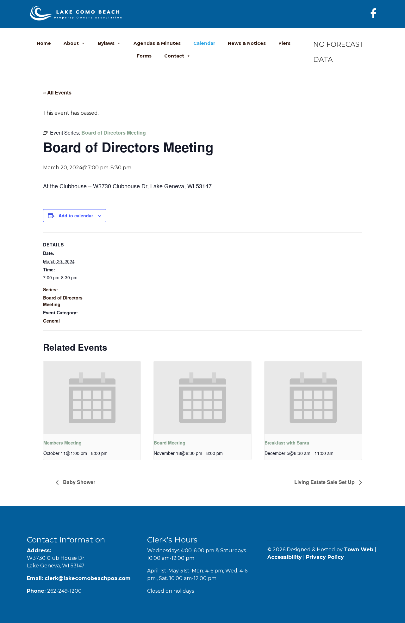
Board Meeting (169, 442)
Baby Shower (78, 482)
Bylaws (106, 43)
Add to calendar (76, 215)
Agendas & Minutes (157, 43)
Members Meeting (62, 442)
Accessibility (284, 557)
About (71, 43)
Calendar (204, 43)
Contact (174, 56)
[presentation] (91, 397)
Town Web (358, 550)
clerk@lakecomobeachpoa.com (88, 578)
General (51, 321)
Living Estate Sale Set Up (325, 482)
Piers (284, 43)
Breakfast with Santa (287, 442)
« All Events (57, 92)
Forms (144, 56)
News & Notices (247, 43)
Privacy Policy (325, 557)
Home (44, 43)
